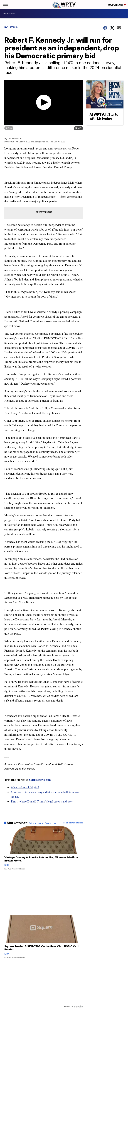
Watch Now (116, 4)
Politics (11, 27)
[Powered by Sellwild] (78, 1006)
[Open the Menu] (5, 4)
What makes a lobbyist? (25, 787)
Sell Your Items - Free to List (42, 823)
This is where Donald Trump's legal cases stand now (42, 801)
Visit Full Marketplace (73, 823)
